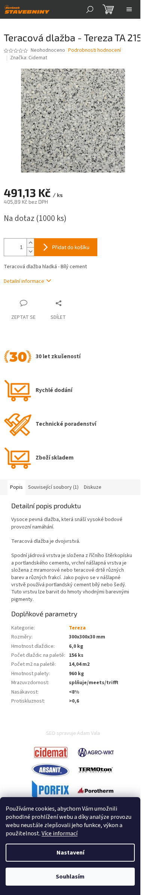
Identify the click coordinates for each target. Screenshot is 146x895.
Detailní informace (24, 281)
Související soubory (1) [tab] (53, 487)
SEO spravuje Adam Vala (73, 733)
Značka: (28, 58)
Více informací (59, 833)
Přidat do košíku (70, 247)
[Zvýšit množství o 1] (30, 243)
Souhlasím (70, 876)
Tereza (77, 628)
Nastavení (70, 852)
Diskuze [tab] (92, 487)
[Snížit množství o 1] (30, 251)
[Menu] (129, 9)
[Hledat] (89, 9)
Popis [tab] (16, 487)
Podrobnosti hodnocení (94, 50)
